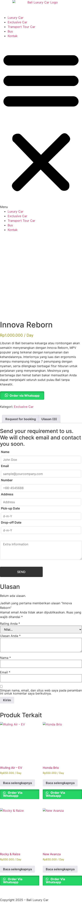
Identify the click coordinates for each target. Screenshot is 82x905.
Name (5, 451)
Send (21, 572)
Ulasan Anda (10, 635)
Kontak (13, 36)
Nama (5, 657)
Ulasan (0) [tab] (49, 419)
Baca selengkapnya (17, 783)
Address (7, 494)
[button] (41, 123)
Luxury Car (15, 17)
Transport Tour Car (21, 27)
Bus (10, 31)
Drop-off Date (11, 522)
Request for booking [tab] (20, 419)
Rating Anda (10, 623)
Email (5, 465)
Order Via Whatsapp (12, 794)
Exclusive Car (17, 22)
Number (7, 480)
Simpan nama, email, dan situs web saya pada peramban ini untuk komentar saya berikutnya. (41, 692)
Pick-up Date (10, 508)
